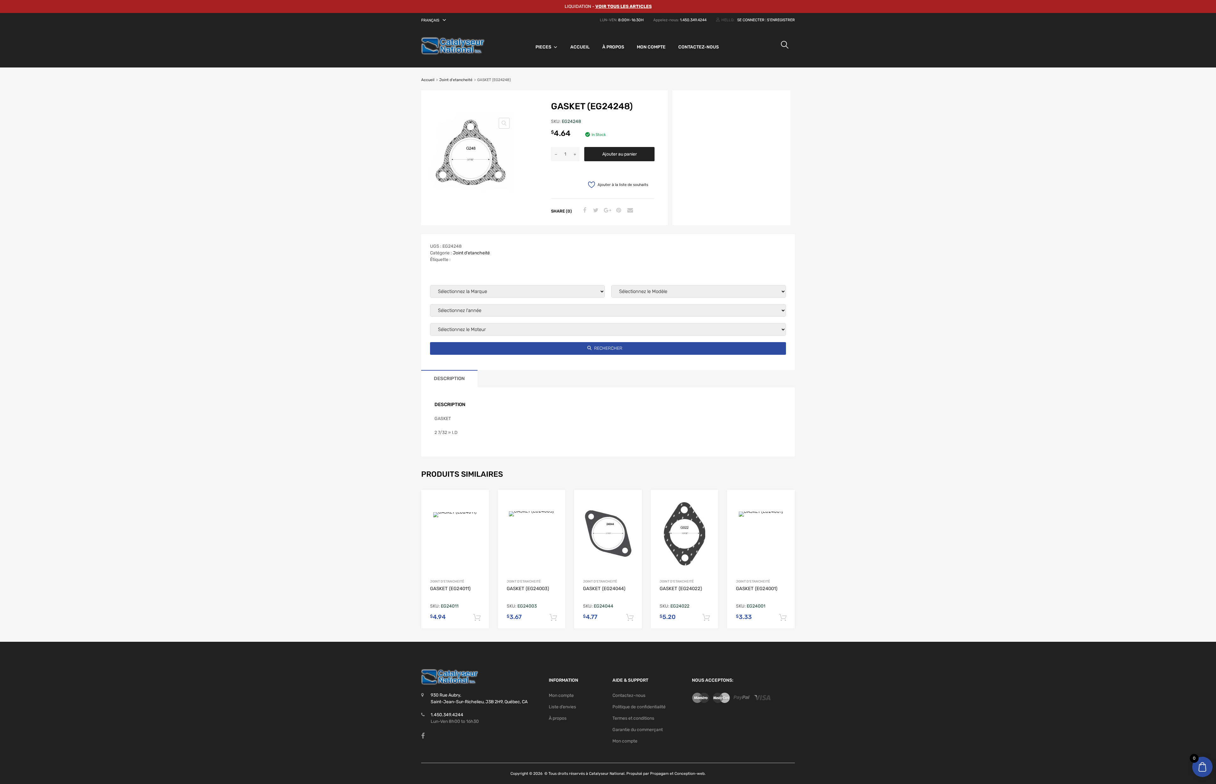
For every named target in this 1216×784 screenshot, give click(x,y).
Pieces (543, 47)
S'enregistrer (781, 20)
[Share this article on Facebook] (584, 211)
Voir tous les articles (623, 6)
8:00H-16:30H (631, 20)
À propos (613, 47)
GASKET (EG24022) (681, 588)
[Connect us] (423, 736)
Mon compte (651, 47)
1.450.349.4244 (693, 20)
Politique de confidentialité (639, 707)
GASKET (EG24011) (450, 588)
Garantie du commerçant (637, 729)
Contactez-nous (698, 47)
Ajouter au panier (619, 154)
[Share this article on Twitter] (595, 211)
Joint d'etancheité (455, 80)
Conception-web (689, 773)
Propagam (659, 773)
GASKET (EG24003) (528, 588)
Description (449, 378)
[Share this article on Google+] (606, 211)
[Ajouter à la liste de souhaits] (479, 501)
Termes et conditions (633, 718)
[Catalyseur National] (452, 53)
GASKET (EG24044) (604, 588)
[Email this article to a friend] (629, 211)
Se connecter (750, 20)
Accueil (580, 47)
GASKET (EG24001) (756, 588)
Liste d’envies (562, 707)
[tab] (449, 378)
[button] (434, 20)
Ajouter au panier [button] (477, 618)
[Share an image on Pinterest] (618, 211)
